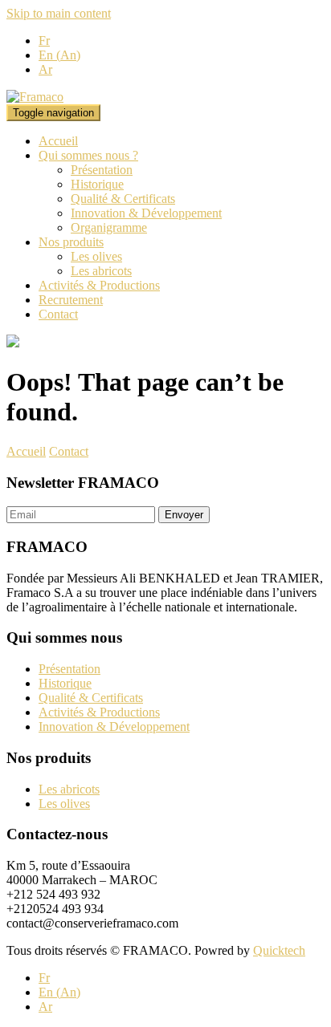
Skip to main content (58, 13)
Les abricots (101, 271)
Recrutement (71, 299)
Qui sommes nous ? (88, 155)
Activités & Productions (99, 285)
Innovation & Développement (146, 213)
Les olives (96, 256)
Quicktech (279, 950)
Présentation (102, 170)
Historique (97, 184)
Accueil (58, 141)
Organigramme (109, 227)
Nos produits (71, 242)
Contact (58, 314)
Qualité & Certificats (123, 198)
